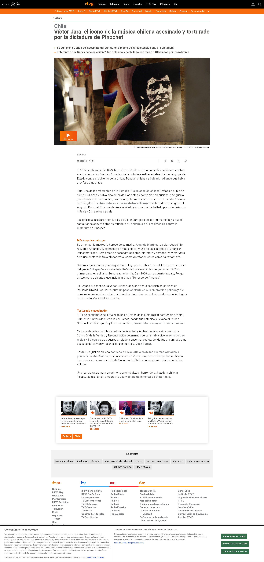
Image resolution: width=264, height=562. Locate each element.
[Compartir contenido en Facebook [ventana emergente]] (159, 160)
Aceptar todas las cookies (234, 536)
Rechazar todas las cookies (235, 544)
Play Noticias (143, 467)
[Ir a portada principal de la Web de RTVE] (65, 482)
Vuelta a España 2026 (88, 461)
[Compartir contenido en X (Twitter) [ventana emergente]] (165, 160)
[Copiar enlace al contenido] (185, 160)
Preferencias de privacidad (235, 551)
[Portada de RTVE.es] (89, 4)
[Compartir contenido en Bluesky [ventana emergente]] (172, 160)
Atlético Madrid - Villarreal (118, 461)
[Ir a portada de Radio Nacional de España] (123, 483)
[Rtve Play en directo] (13, 4)
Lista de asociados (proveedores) (129, 543)
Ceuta (139, 461)
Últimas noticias (123, 467)
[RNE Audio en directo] (17, 4)
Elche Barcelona (64, 461)
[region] (132, 543)
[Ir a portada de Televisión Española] (94, 483)
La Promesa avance (198, 461)
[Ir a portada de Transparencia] (175, 483)
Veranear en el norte (157, 461)
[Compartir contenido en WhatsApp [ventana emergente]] (178, 160)
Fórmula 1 (178, 461)
